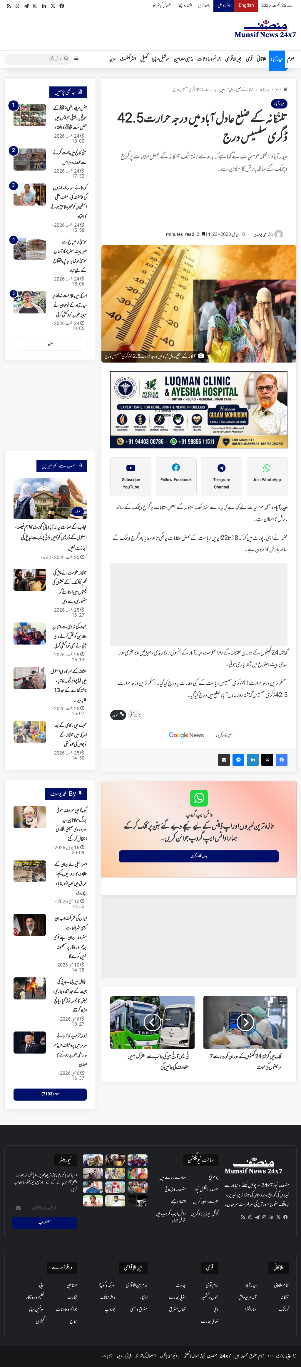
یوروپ (110, 1309)
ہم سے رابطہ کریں (205, 1202)
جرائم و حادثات (209, 59)
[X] (278, 1217)
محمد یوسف (259, 235)
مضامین (72, 1285)
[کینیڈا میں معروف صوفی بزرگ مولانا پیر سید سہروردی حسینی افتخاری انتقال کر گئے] (30, 817)
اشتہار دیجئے (185, 6)
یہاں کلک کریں (198, 856)
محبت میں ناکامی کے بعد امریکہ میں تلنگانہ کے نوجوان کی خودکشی (71, 735)
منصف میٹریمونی (175, 1190)
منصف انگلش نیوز (206, 1190)
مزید (113, 59)
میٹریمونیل (224, 6)
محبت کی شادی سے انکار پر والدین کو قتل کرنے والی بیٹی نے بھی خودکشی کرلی (69, 637)
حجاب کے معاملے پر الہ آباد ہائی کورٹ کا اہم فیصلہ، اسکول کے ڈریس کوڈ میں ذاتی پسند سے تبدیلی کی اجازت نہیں (51, 538)
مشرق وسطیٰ (139, 1309)
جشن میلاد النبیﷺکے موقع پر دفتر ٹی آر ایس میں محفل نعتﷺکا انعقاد (70, 118)
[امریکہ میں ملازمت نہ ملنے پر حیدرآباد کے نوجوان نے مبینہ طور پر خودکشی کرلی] (30, 302)
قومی (249, 59)
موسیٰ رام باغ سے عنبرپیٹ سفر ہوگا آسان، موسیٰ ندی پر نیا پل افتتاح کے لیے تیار (69, 256)
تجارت (72, 1297)
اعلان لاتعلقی (191, 1356)
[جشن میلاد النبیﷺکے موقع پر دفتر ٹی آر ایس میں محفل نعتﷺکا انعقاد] (30, 115)
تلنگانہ (285, 1297)
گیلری (40, 1321)
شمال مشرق (177, 1309)
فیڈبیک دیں (124, 1356)
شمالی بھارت (209, 1321)
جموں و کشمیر (210, 1297)
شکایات (107, 1356)
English (246, 6)
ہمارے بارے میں (172, 1178)
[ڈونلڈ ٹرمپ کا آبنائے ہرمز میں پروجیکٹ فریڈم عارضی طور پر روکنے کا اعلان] (30, 1042)
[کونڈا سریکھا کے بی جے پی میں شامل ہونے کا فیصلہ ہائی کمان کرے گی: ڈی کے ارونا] (138, 1173)
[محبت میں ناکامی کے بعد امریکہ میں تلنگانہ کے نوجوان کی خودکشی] (30, 732)
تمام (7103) (50, 1094)
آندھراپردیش (247, 1297)
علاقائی (262, 59)
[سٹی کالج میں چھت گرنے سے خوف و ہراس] (30, 159)
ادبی (41, 1285)
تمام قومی (212, 1285)
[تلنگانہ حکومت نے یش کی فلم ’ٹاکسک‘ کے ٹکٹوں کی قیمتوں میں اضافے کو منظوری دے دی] (30, 580)
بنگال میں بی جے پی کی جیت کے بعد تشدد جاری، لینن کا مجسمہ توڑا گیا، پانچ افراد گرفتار (70, 996)
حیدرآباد (277, 59)
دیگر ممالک (107, 1297)
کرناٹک (284, 1309)
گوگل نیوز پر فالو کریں (204, 1214)
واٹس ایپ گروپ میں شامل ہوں (171, 1217)
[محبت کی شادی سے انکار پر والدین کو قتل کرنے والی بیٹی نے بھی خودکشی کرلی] (30, 633)
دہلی (215, 1309)
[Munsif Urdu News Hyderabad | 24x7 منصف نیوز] (265, 29)
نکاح (73, 1321)
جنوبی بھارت (177, 1297)
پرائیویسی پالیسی (169, 1356)
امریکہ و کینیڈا (107, 1285)
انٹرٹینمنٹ (128, 59)
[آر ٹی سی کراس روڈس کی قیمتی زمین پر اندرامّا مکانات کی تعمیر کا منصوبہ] (115, 1200)
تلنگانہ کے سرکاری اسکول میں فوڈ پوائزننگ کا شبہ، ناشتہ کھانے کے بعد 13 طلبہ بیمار (69, 686)
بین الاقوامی (233, 59)
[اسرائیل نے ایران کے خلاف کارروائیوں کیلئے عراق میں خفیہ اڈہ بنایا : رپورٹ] (30, 871)
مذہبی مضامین (183, 59)
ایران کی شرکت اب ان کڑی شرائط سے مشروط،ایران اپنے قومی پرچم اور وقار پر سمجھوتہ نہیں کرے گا (70, 937)
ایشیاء (144, 1297)
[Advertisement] (198, 205)
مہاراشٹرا (251, 1309)
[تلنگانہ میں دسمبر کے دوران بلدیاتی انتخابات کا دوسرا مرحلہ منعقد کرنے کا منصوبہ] (115, 1187)
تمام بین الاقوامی (137, 1285)
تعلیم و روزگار (35, 1297)
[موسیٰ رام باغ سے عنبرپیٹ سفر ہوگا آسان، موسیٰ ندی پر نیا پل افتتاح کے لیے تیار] (30, 249)
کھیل (144, 59)
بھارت (181, 1285)
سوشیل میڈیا (161, 59)
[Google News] (186, 735)
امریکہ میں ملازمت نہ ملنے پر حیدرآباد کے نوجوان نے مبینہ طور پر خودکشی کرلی (70, 306)
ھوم (291, 59)
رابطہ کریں (204, 6)
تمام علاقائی (281, 1285)
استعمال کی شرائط (162, 6)
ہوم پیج (213, 1178)
